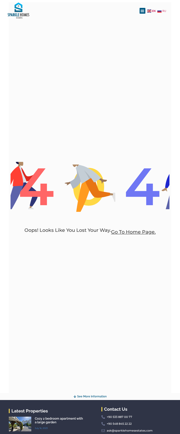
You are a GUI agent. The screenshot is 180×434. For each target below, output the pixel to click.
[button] (142, 11)
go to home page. (133, 232)
